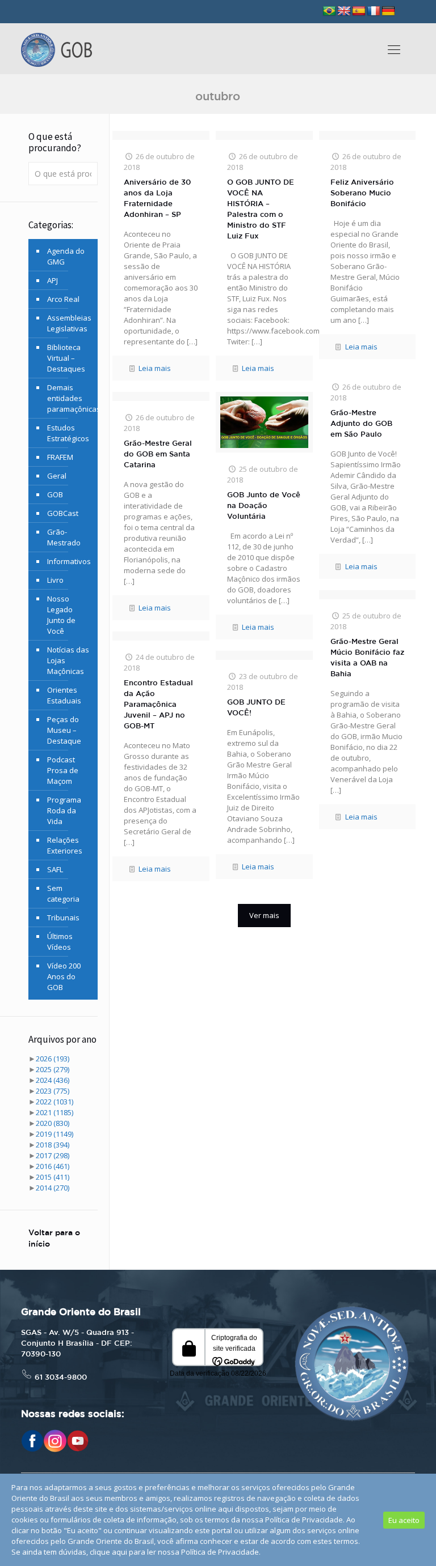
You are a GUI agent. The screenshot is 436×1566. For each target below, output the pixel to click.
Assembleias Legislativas (69, 323)
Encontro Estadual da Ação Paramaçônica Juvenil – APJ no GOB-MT (158, 704)
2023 (52, 1091)
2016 (52, 1166)
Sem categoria (63, 893)
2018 (52, 1145)
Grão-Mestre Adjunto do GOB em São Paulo (361, 424)
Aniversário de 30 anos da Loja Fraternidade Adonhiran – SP (157, 199)
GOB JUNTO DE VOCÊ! (256, 707)
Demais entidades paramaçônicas (69, 398)
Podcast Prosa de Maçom (62, 770)
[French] (373, 11)
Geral (56, 476)
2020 (52, 1123)
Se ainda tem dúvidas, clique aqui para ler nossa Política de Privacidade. (136, 1552)
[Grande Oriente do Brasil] (56, 48)
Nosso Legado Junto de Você (61, 615)
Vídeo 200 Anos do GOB (64, 976)
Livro (55, 580)
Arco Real (63, 299)
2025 (52, 1069)
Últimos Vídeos (60, 941)
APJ (52, 280)
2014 (52, 1188)
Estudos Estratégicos (68, 433)
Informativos (69, 561)
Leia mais (155, 368)
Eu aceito (404, 1520)
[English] (344, 11)
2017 (52, 1155)
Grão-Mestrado (64, 537)
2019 (54, 1134)
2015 (52, 1177)
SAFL (55, 869)
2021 (54, 1112)
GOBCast (62, 513)
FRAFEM (60, 457)
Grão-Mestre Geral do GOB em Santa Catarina (158, 454)
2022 (54, 1101)
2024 (52, 1080)
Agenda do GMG (66, 256)
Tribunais (63, 917)
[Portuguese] (329, 11)
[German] (388, 11)
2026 (52, 1058)
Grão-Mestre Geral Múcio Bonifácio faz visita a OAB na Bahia (367, 658)
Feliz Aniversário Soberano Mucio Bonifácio (362, 193)
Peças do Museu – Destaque (64, 730)
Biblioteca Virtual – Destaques (66, 358)
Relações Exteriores (64, 845)
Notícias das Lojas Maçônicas (68, 660)
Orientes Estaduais (64, 695)
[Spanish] (359, 11)
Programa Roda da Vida (64, 810)
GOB (55, 494)
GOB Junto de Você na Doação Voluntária (263, 506)
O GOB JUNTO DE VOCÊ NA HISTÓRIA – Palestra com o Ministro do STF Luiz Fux (260, 210)
